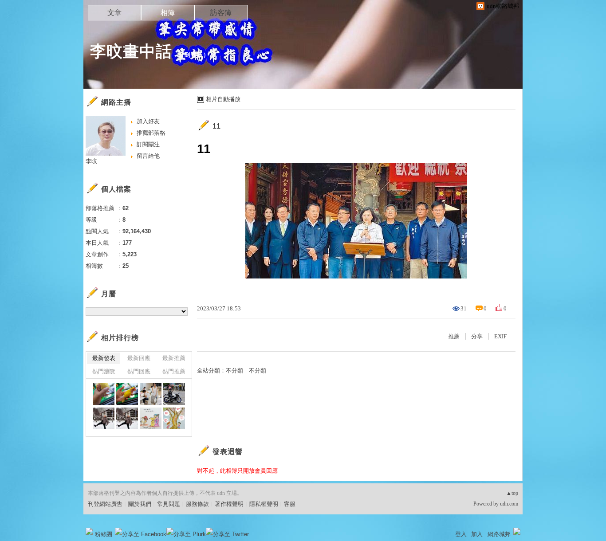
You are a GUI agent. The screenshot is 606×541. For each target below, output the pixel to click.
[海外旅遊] (103, 418)
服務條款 (197, 504)
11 (216, 126)
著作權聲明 (229, 504)
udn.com (509, 504)
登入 (461, 534)
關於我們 (139, 504)
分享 (477, 336)
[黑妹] (103, 394)
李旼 (91, 161)
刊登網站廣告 (105, 504)
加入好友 (148, 121)
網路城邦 (499, 534)
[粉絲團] (89, 531)
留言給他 (148, 156)
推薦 (454, 336)
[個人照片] (150, 394)
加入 (477, 534)
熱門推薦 (173, 371)
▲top (512, 493)
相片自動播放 (223, 99)
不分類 (234, 370)
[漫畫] (150, 418)
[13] (174, 394)
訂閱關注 (148, 144)
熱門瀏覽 (103, 371)
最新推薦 (173, 358)
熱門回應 (138, 371)
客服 (289, 504)
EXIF (500, 336)
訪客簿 (221, 12)
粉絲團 (103, 534)
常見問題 (168, 504)
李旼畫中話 (131, 51)
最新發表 (103, 358)
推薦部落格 (151, 132)
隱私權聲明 (263, 504)
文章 (114, 12)
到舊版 (194, 54)
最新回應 (138, 358)
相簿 (168, 12)
